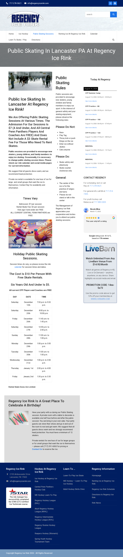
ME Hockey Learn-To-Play (46, 495)
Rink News (96, 503)
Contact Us (37, 449)
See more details (91, 101)
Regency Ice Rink (22, 553)
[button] (113, 40)
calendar (18, 267)
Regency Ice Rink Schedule (103, 489)
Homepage (96, 475)
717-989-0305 (100, 202)
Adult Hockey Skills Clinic (74, 489)
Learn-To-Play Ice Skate (73, 475)
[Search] (113, 14)
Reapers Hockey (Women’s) (46, 533)
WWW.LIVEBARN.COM (100, 299)
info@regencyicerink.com (38, 3)
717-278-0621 (15, 3)
